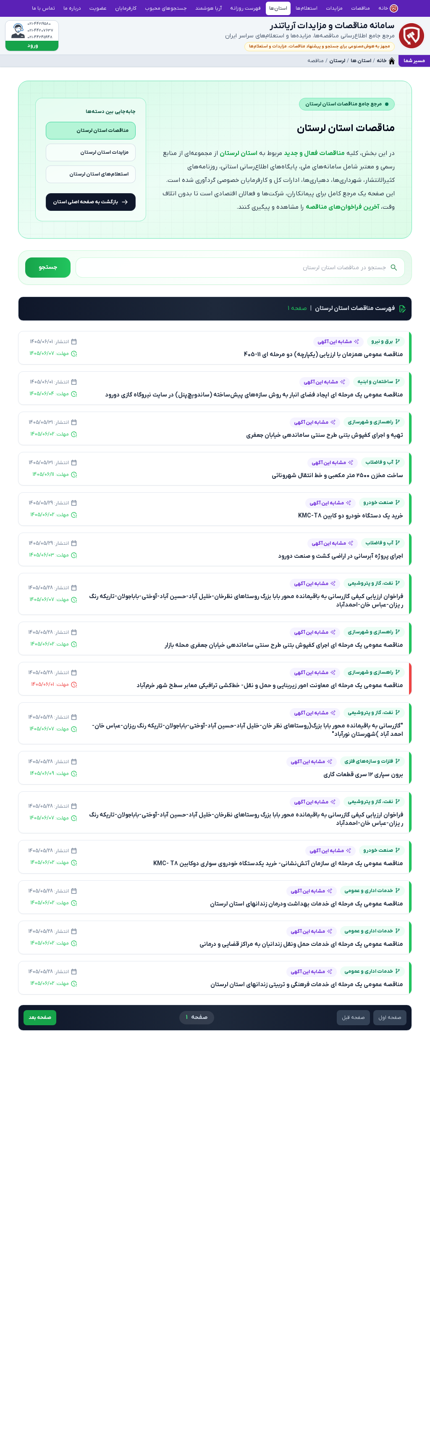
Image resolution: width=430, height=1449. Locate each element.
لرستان (337, 61)
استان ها (361, 61)
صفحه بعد (40, 1017)
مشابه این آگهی (334, 342)
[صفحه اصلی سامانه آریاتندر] (411, 35)
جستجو (48, 267)
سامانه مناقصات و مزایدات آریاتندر (332, 26)
